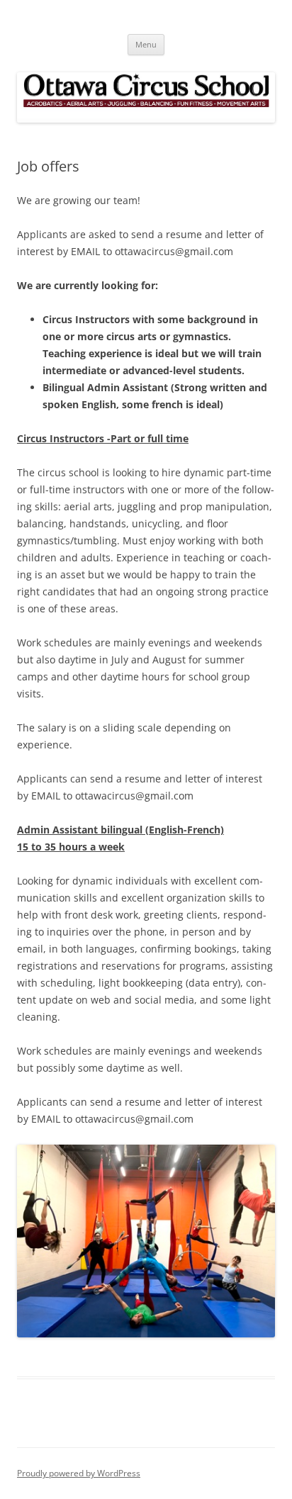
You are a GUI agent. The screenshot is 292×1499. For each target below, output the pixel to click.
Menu (146, 44)
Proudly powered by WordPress (78, 1473)
